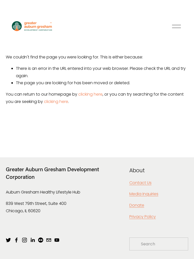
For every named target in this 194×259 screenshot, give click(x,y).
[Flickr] (40, 240)
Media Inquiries (143, 194)
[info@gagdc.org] (48, 240)
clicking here (90, 94)
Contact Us (140, 183)
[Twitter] (8, 240)
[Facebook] (16, 240)
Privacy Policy (142, 217)
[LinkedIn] (32, 240)
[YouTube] (56, 240)
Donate (136, 205)
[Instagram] (24, 240)
